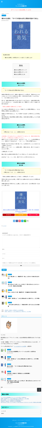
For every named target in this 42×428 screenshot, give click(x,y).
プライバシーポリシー (21, 420)
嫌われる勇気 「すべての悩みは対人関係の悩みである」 (20, 366)
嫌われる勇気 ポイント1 (21, 70)
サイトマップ (28, 420)
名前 (3, 249)
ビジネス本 (4, 225)
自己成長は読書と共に (21, 424)
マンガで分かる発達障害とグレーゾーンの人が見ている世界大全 (21, 351)
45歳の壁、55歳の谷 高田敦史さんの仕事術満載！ (14, 310)
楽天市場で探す (8, 214)
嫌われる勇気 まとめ (20, 74)
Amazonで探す (21, 214)
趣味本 (2, 413)
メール (3, 253)
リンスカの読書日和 (21, 6)
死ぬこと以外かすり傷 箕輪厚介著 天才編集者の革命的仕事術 (22, 292)
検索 (2, 387)
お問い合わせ (14, 420)
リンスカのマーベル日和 (20, 346)
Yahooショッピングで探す (33, 214)
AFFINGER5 (32, 426)
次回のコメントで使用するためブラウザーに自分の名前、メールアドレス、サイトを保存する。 (19, 262)
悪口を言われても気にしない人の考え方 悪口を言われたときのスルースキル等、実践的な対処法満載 (21, 402)
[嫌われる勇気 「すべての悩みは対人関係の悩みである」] (22, 221)
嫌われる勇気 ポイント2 (21, 72)
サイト (3, 258)
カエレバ (22, 212)
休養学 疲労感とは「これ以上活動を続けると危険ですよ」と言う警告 (23, 298)
